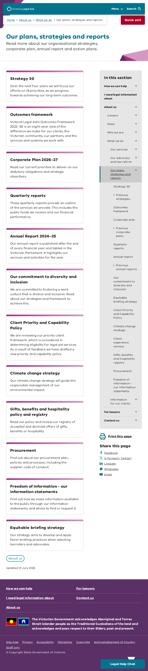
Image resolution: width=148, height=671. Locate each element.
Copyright (83, 642)
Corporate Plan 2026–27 (34, 159)
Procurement (23, 450)
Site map (12, 642)
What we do (44, 20)
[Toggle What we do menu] (137, 141)
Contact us (85, 598)
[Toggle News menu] (137, 124)
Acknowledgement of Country (114, 642)
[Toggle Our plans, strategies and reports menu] (137, 170)
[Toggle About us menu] (137, 107)
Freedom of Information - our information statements (38, 489)
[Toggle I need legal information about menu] (137, 95)
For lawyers (85, 588)
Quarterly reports (27, 195)
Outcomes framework (31, 114)
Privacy (27, 642)
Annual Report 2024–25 (33, 236)
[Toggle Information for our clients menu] (137, 400)
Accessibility (45, 642)
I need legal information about (30, 598)
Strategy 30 (22, 78)
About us (25, 20)
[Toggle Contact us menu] (137, 420)
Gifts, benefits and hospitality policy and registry (39, 412)
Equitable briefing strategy (37, 527)
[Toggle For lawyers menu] (137, 412)
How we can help (19, 588)
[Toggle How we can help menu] (137, 86)
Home (11, 20)
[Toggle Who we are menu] (137, 132)
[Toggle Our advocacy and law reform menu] (137, 158)
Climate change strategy (35, 373)
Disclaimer (65, 642)
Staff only (13, 647)
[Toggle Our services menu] (137, 149)
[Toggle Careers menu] (137, 115)
